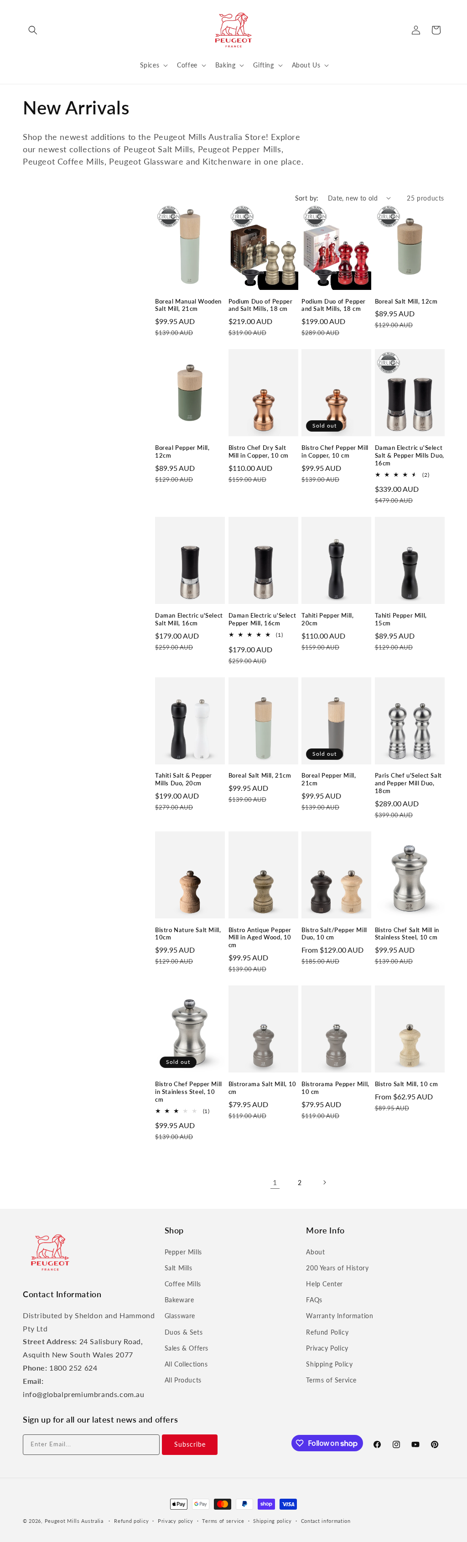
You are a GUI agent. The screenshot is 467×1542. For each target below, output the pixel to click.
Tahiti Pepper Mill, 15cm (401, 619)
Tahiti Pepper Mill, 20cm (327, 619)
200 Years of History (337, 1268)
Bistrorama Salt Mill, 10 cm (262, 1087)
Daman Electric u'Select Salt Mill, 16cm (189, 619)
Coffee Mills (183, 1284)
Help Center (324, 1284)
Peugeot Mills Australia (74, 1521)
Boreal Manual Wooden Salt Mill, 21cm (188, 305)
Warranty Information (339, 1316)
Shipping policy (272, 1521)
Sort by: (307, 198)
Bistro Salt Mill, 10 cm (406, 1084)
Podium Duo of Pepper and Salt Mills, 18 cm (260, 305)
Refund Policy (327, 1332)
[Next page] (324, 1182)
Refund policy (131, 1521)
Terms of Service (331, 1380)
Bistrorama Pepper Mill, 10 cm (335, 1087)
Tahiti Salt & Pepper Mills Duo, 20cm (183, 779)
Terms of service (223, 1521)
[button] (33, 30)
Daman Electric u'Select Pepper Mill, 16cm (262, 619)
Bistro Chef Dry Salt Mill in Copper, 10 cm (258, 451)
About (315, 1252)
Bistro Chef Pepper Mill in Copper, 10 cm (334, 451)
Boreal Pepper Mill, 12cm (182, 451)
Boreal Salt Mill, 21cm (259, 775)
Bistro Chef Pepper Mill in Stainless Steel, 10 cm (188, 1091)
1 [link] (275, 1182)
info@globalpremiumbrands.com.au (84, 1394)
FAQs (314, 1300)
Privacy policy (175, 1521)
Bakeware (179, 1300)
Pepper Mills (183, 1252)
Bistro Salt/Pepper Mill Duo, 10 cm (334, 933)
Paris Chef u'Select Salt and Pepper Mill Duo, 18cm (408, 783)
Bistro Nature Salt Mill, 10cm (188, 933)
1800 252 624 (73, 1367)
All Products (183, 1380)
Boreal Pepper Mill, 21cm (328, 779)
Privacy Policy (327, 1348)
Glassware (180, 1316)
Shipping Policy (329, 1364)
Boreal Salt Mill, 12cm (406, 301)
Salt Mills (178, 1268)
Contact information (326, 1521)
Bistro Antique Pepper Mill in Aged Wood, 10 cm (260, 937)
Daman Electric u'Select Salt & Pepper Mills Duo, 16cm (409, 455)
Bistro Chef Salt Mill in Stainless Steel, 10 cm (407, 933)
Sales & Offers (186, 1348)
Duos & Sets (184, 1332)
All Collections (186, 1364)
